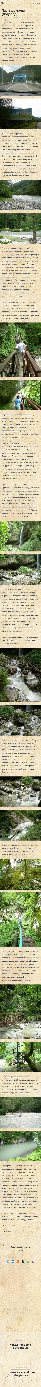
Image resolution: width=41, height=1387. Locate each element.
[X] (23, 1261)
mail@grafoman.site (7, 1377)
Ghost (30, 1379)
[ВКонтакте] (13, 1261)
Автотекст (26, 17)
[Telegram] (8, 1261)
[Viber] (33, 1261)
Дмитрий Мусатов (20, 1247)
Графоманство (17, 17)
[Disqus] (20, 1297)
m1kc (11, 1379)
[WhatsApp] (28, 1261)
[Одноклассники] (18, 1261)
